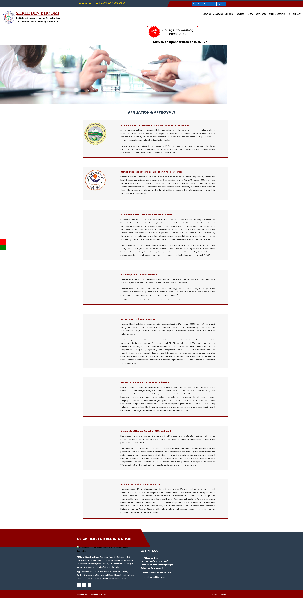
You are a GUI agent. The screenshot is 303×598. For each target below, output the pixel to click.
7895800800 (166, 572)
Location (212, 4)
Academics (218, 14)
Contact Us (261, 14)
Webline (223, 594)
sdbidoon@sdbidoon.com (154, 577)
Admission (229, 14)
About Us (207, 14)
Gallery (249, 14)
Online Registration (200, 4)
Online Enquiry (295, 14)
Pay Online (221, 4)
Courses (240, 14)
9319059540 (151, 572)
